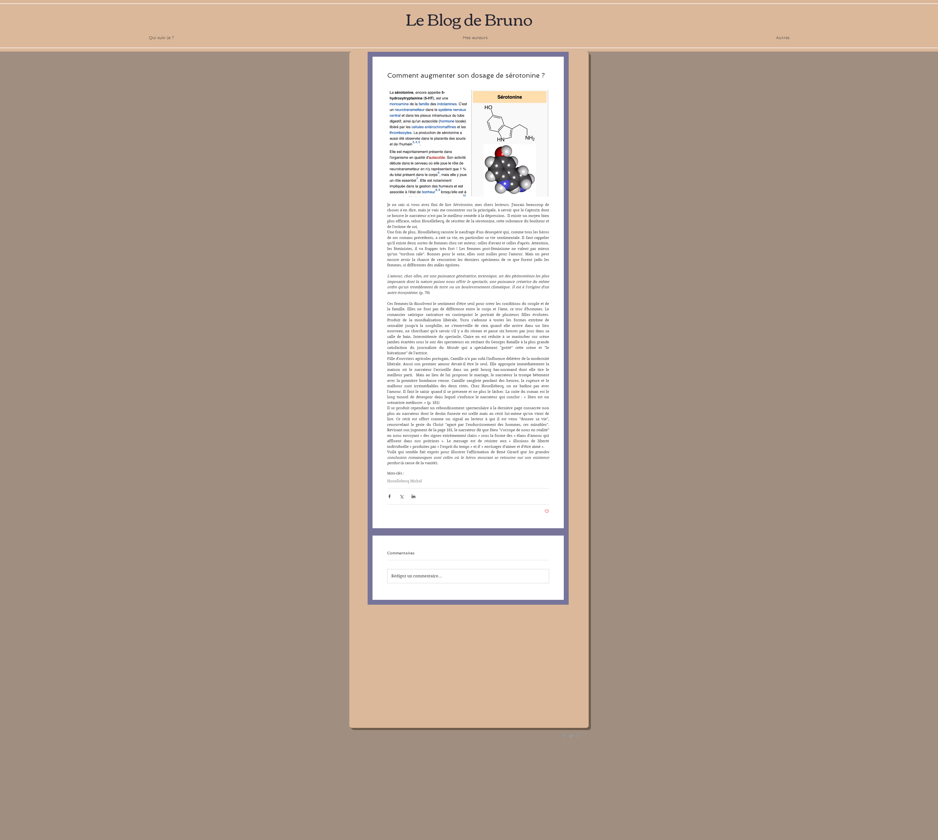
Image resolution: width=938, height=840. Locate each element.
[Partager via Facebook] (389, 496)
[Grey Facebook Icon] (564, 736)
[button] (475, 37)
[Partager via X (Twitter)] (401, 496)
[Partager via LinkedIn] (413, 496)
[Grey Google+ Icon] (578, 736)
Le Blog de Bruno (468, 18)
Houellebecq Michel (404, 481)
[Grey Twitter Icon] (571, 736)
